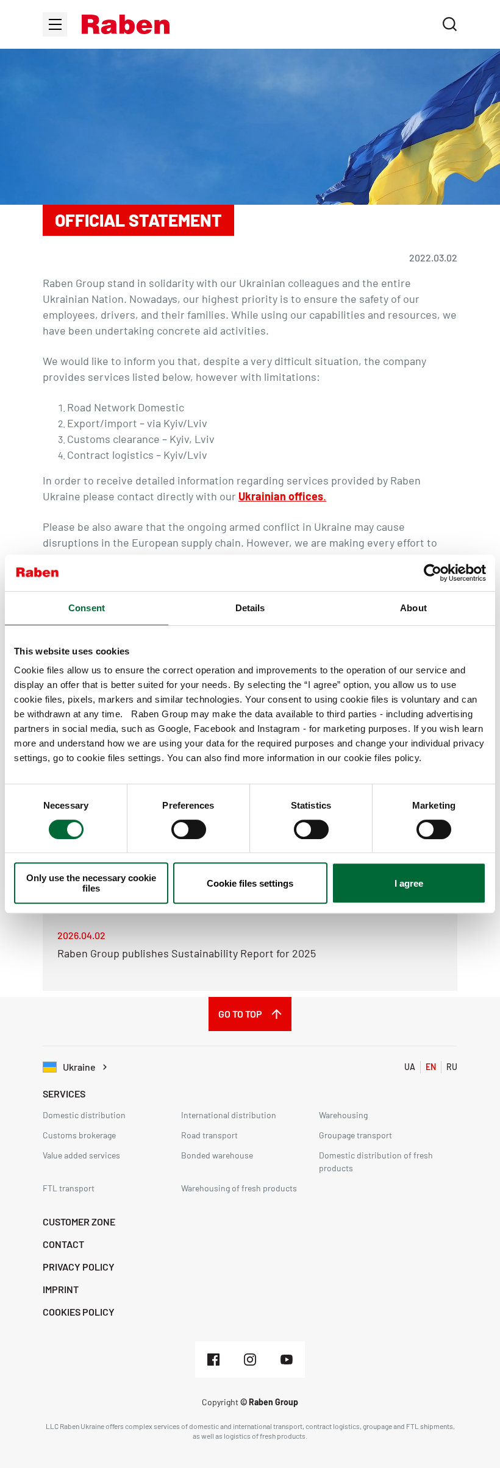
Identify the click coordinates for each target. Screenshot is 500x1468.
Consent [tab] (86, 608)
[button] (126, 24)
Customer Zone (79, 1221)
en (431, 1067)
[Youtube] (286, 1359)
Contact (63, 1244)
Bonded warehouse (217, 1155)
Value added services (81, 1155)
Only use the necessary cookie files (91, 883)
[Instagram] (250, 1359)
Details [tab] (250, 608)
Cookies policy (79, 1311)
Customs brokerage (79, 1135)
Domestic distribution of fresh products (376, 1161)
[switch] (188, 829)
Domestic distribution (84, 1115)
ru (451, 1067)
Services (64, 1093)
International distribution (228, 1115)
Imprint (61, 1289)
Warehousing (343, 1115)
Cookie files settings (250, 883)
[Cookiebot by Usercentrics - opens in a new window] (432, 573)
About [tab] (413, 608)
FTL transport (69, 1188)
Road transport (209, 1135)
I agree (409, 883)
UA (409, 1067)
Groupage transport (355, 1135)
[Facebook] (213, 1359)
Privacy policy (79, 1266)
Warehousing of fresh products (239, 1188)
